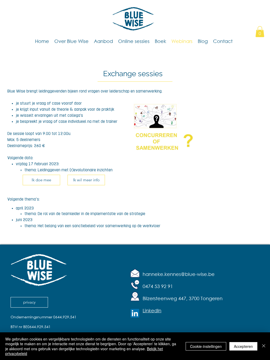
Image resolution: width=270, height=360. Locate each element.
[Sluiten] (264, 346)
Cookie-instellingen (206, 346)
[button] (259, 31)
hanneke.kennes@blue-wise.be (179, 274)
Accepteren (243, 346)
